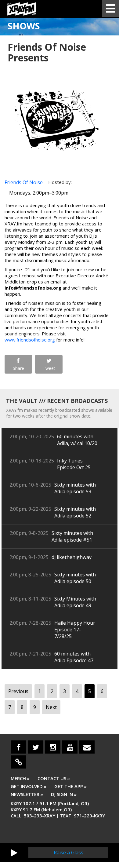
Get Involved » (28, 786)
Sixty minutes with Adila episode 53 (75, 488)
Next (51, 707)
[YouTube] (70, 747)
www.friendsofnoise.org (30, 340)
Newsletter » (27, 794)
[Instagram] (52, 747)
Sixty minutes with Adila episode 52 (75, 512)
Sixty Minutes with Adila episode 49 (75, 602)
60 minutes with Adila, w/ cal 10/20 (77, 440)
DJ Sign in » (64, 794)
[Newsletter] (87, 747)
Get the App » (70, 786)
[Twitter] (35, 747)
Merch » (20, 778)
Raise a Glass (68, 852)
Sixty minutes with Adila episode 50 (75, 578)
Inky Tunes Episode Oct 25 (74, 464)
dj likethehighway (72, 557)
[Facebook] (18, 747)
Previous (18, 691)
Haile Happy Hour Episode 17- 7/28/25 (74, 629)
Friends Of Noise (24, 182)
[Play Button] (14, 852)
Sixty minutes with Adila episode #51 (72, 536)
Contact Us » (54, 778)
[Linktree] (18, 762)
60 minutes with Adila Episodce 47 (73, 657)
